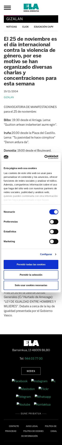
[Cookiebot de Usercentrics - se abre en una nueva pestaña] (44, 157)
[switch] (53, 221)
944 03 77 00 (34, 358)
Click (25, 27)
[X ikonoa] (53, 381)
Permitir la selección (31, 274)
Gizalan (9, 97)
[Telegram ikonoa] (23, 396)
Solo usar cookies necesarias (31, 285)
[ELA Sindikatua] (35, 8)
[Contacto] (42, 404)
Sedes (31, 371)
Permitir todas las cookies (31, 264)
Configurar (46, 254)
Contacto (14, 426)
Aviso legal (32, 426)
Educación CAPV (44, 27)
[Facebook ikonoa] (20, 381)
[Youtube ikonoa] (23, 404)
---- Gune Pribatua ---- (31, 413)
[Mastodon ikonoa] (27, 389)
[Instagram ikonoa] (40, 381)
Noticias (11, 27)
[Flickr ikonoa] (43, 389)
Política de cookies (33, 431)
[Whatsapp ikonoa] (43, 396)
